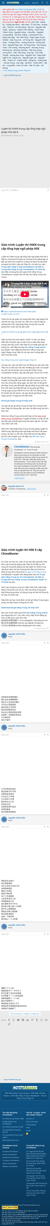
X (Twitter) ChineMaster (10, 1160)
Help (28, 1127)
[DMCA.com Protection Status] (10, 1209)
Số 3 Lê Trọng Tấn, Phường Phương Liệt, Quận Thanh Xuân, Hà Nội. (36, 1193)
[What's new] (42, 2)
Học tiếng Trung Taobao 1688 (13, 1118)
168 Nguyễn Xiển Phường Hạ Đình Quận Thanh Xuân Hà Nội (36, 1185)
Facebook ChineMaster (10, 1157)
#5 (48, 827)
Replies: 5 (15, 190)
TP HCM (34, 450)
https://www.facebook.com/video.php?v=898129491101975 (18, 312)
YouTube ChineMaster (10, 1151)
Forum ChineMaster (9, 1154)
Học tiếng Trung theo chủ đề (12, 1127)
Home (28, 1130)
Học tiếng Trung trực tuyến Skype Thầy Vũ (18, 360)
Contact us (30, 1118)
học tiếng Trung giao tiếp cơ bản (28, 9)
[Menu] (3, 2)
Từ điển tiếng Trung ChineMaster (9, 1122)
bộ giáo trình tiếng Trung (35, 572)
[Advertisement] (25, 102)
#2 (48, 495)
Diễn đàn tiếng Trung (8, 1211)
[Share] (48, 190)
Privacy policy (31, 1125)
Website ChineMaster (10, 1166)
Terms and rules (32, 1121)
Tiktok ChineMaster (9, 1163)
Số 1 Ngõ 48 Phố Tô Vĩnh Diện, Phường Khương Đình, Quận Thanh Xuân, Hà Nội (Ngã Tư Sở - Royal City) (36, 1154)
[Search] (47, 2)
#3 (48, 643)
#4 (48, 735)
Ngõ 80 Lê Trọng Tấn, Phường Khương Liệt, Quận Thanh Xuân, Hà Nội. (36, 1170)
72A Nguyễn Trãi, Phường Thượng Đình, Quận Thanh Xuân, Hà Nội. (36, 1178)
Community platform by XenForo (21, 1205)
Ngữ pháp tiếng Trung (10, 1140)
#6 (48, 934)
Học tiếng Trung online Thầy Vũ (17, 70)
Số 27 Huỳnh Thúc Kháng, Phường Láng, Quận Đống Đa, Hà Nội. (35, 1163)
